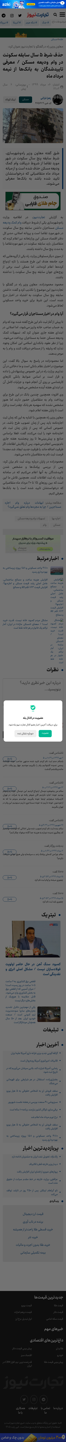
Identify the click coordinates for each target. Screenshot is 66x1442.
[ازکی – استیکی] (33, 4)
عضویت (45, 733)
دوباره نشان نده (25, 733)
